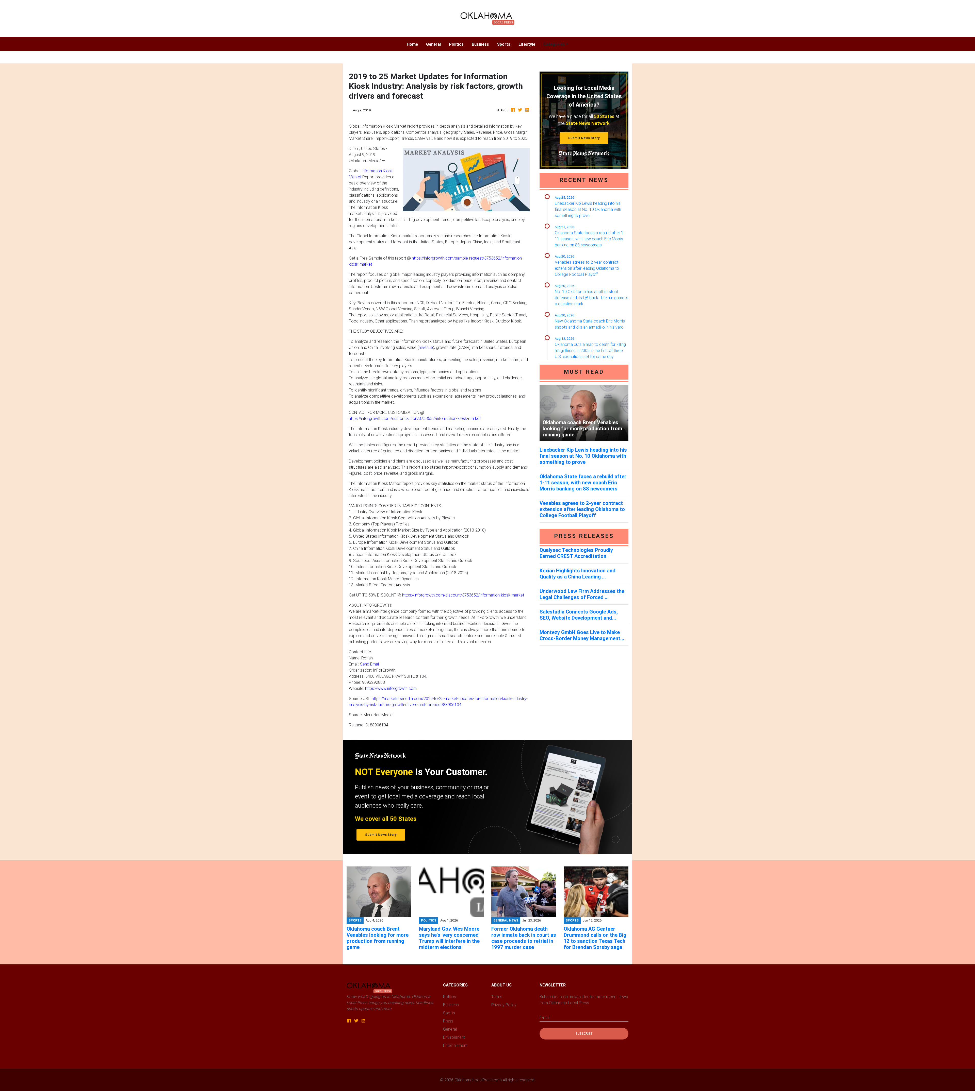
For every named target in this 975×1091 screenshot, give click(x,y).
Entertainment (455, 1045)
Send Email (370, 664)
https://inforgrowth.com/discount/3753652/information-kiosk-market (463, 595)
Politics (456, 44)
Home (414, 44)
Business (480, 44)
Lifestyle (526, 44)
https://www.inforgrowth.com (391, 688)
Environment (454, 1037)
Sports (503, 44)
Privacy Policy (503, 1004)
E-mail (545, 1017)
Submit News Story (584, 138)
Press (448, 1021)
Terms (496, 996)
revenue (426, 347)
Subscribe (584, 1033)
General (433, 44)
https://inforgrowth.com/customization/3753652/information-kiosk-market (415, 418)
